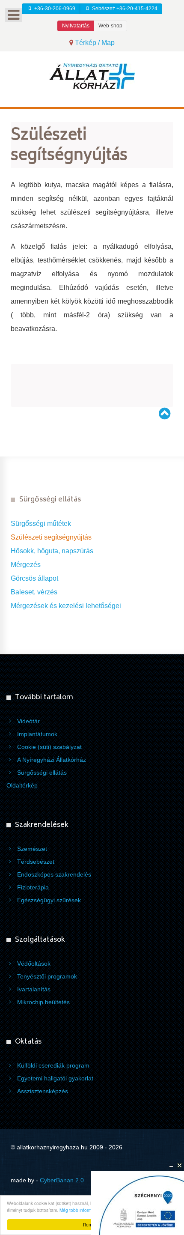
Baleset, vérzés (34, 592)
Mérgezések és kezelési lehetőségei (66, 605)
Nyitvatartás (75, 26)
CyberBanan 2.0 (62, 1180)
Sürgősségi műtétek (41, 523)
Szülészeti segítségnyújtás (51, 537)
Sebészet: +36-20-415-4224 (124, 9)
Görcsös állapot (34, 578)
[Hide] (171, 1165)
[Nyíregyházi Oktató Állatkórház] (92, 75)
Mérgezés (26, 564)
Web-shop (110, 26)
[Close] (179, 1165)
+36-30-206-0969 (54, 9)
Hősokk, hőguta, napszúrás (52, 551)
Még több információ (79, 1210)
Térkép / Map (94, 42)
